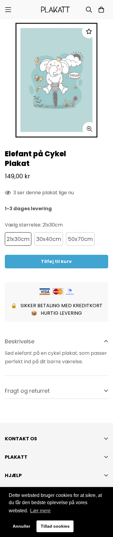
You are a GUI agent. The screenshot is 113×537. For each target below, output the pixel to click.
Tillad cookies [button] (55, 526)
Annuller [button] (21, 526)
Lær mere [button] (40, 510)
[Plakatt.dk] (56, 9)
